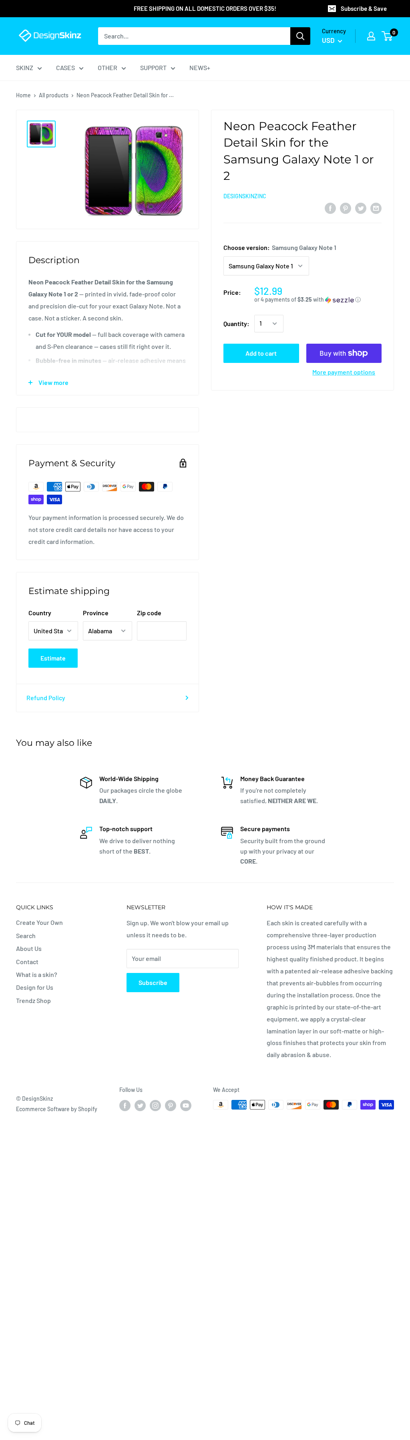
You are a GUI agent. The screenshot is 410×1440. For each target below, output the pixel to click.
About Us (29, 948)
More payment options (343, 372)
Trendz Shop (33, 1000)
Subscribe (153, 982)
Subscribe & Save (364, 8)
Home (23, 95)
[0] (387, 36)
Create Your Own (39, 922)
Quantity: (236, 323)
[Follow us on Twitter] (140, 1105)
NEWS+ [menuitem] (199, 67)
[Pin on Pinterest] (345, 207)
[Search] (300, 36)
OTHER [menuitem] (107, 67)
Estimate (53, 658)
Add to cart (261, 353)
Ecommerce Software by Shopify (56, 1109)
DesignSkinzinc (244, 196)
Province (96, 612)
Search (26, 935)
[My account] (371, 36)
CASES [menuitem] (65, 67)
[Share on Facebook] (330, 207)
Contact (27, 961)
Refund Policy (45, 697)
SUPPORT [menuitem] (153, 67)
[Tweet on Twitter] (360, 207)
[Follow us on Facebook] (125, 1105)
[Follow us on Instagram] (155, 1105)
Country (39, 612)
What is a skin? (36, 974)
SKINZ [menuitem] (24, 67)
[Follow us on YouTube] (185, 1105)
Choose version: (279, 247)
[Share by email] (376, 207)
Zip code (149, 612)
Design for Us (34, 987)
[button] (318, 300)
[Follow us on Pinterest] (170, 1105)
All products (53, 95)
